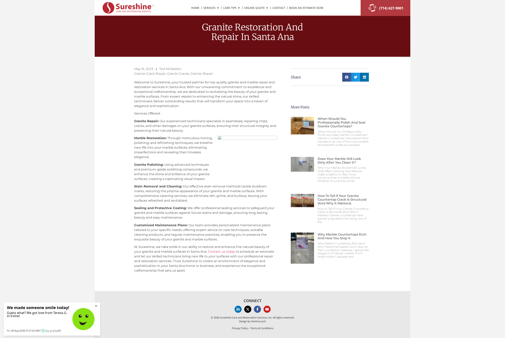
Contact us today (221, 251)
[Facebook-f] (257, 309)
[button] (346, 77)
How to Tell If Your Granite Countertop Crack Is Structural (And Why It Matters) (342, 199)
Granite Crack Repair (150, 73)
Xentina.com (258, 321)
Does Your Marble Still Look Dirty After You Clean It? (339, 160)
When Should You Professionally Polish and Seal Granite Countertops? (341, 122)
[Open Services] (218, 8)
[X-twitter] (247, 309)
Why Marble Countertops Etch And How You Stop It (342, 236)
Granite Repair (202, 73)
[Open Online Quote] (267, 8)
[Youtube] (267, 309)
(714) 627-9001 (391, 8)
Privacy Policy (240, 328)
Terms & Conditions (261, 328)
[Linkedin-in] (238, 309)
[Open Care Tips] (239, 8)
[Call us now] (372, 11)
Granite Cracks (178, 73)
